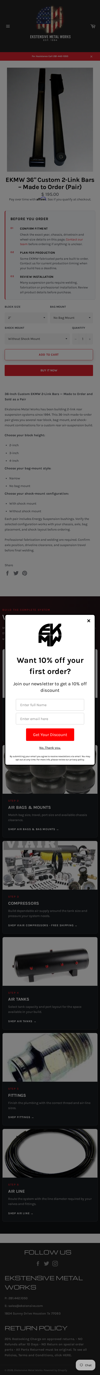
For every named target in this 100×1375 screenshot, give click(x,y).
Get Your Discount (50, 734)
